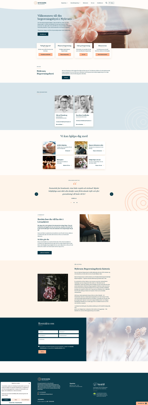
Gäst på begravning (74, 3)
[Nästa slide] (111, 194)
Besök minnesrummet (102, 54)
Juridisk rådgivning (62, 145)
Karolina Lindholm (82, 115)
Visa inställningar (25, 399)
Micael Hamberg (61, 115)
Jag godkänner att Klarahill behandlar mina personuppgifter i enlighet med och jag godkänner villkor (57, 347)
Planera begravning (64, 54)
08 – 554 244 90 (50, 401)
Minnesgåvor (60, 159)
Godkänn (6, 399)
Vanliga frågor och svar (95, 159)
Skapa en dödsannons (97, 150)
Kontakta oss (100, 3)
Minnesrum (85, 3)
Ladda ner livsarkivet (44, 252)
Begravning (63, 3)
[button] (29, 383)
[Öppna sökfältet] (106, 3)
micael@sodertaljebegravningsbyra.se (63, 121)
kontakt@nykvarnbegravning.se (46, 394)
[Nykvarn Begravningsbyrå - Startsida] (44, 379)
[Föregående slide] (36, 194)
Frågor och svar (98, 165)
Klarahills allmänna (58, 348)
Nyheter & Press (66, 165)
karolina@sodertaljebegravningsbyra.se (83, 120)
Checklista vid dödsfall (45, 54)
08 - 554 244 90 (43, 392)
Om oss (92, 3)
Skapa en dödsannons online (96, 145)
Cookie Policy (12, 402)
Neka (16, 399)
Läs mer (83, 54)
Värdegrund (67, 150)
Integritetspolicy (18, 402)
